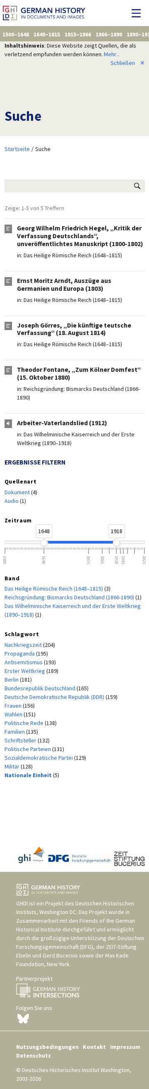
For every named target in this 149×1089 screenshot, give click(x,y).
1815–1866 (78, 34)
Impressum (125, 1047)
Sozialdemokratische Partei (39, 757)
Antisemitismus (24, 662)
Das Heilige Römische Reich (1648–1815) (73, 255)
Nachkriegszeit (24, 645)
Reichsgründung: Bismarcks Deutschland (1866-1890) (70, 597)
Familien (15, 731)
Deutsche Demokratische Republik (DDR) (55, 697)
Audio (12, 501)
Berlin (12, 679)
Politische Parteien (28, 749)
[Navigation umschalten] (138, 13)
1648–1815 (47, 34)
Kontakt (94, 1047)
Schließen (128, 63)
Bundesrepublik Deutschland (41, 688)
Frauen (14, 705)
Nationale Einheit (29, 775)
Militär (13, 766)
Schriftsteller (21, 740)
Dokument (18, 492)
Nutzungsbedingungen (47, 1047)
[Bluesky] (23, 1018)
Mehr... (112, 54)
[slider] (44, 542)
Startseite (17, 149)
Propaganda (20, 653)
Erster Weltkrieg (25, 671)
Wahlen (14, 714)
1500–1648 (15, 34)
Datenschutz (33, 1055)
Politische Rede (25, 723)
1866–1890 (109, 34)
